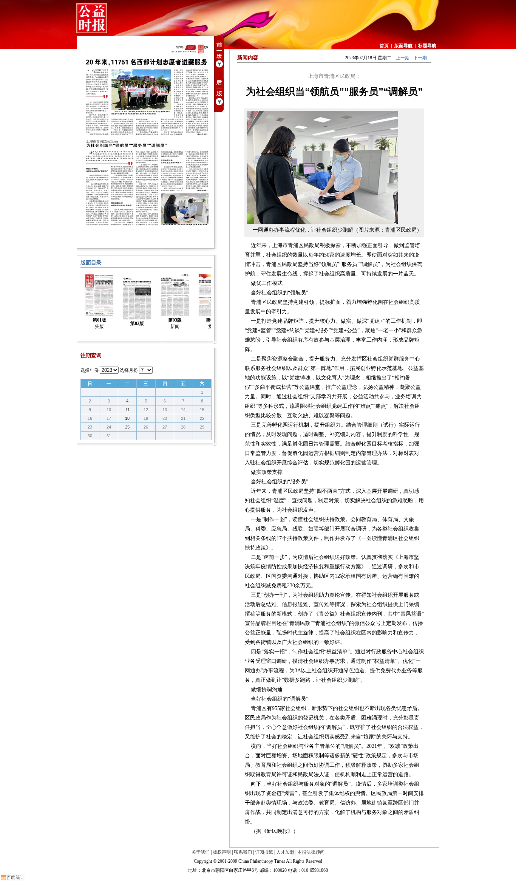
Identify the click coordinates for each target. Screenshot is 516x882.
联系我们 (243, 852)
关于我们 (201, 852)
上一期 (402, 57)
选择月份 (129, 370)
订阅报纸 (264, 852)
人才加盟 (285, 852)
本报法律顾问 (310, 852)
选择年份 (89, 370)
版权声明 (222, 852)
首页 (384, 45)
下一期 (420, 57)
